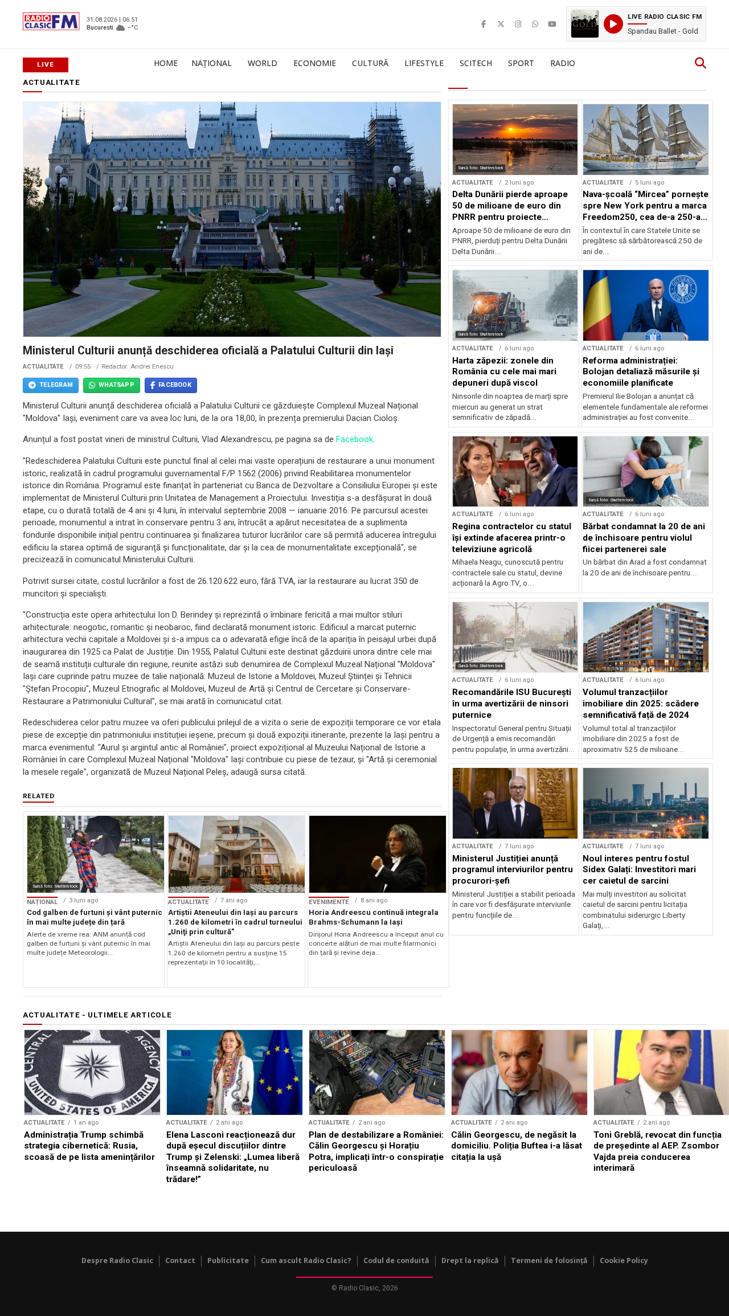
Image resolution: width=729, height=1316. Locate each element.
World (262, 63)
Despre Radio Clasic (117, 1260)
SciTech (476, 63)
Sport (521, 63)
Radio (562, 63)
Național (211, 63)
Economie (314, 63)
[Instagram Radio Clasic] (517, 24)
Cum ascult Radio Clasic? (306, 1260)
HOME (166, 63)
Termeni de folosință (549, 1260)
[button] (636, 24)
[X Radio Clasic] (500, 24)
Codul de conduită (396, 1260)
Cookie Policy (624, 1260)
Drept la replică (470, 1260)
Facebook (354, 439)
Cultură (370, 63)
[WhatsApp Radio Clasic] (535, 24)
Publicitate (228, 1260)
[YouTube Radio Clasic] (552, 24)
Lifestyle (424, 63)
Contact (180, 1260)
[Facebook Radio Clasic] (483, 24)
